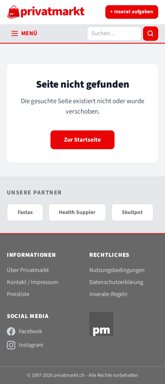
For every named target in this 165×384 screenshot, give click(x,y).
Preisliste (18, 294)
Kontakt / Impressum (32, 282)
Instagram (31, 345)
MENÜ (29, 33)
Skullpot (132, 212)
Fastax (25, 212)
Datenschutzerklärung (116, 282)
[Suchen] (150, 33)
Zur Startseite (82, 140)
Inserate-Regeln (108, 294)
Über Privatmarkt (28, 270)
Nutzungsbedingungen (117, 270)
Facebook (30, 331)
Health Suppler (77, 212)
